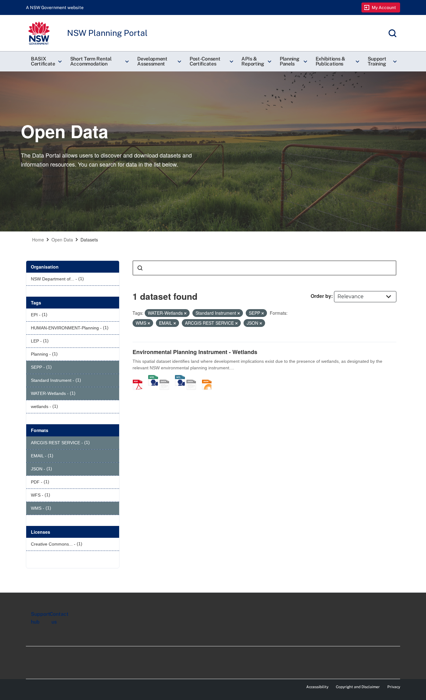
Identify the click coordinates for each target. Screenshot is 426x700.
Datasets (89, 239)
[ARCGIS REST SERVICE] (166, 378)
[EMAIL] (193, 378)
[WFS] (180, 378)
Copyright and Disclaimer (358, 687)
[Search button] (140, 267)
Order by (321, 295)
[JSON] (209, 378)
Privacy (393, 687)
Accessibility (317, 687)
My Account (384, 7)
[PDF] (140, 378)
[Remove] (185, 313)
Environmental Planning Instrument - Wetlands (195, 352)
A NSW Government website (55, 7)
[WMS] (153, 378)
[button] (45, 61)
